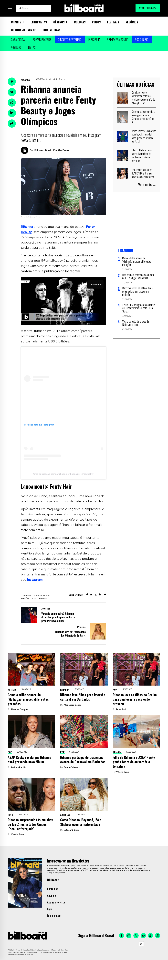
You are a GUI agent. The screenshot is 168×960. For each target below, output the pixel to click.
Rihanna (25, 79)
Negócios (132, 22)
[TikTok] (150, 935)
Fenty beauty (26, 595)
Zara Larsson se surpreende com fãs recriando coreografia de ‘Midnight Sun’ (143, 97)
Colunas (79, 22)
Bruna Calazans (72, 767)
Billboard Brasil (71, 830)
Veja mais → (147, 184)
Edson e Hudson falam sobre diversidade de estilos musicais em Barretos (142, 155)
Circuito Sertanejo (69, 39)
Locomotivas (51, 30)
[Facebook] (121, 935)
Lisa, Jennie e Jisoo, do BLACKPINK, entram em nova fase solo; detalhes (143, 173)
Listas (32, 47)
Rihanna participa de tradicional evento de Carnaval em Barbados (82, 759)
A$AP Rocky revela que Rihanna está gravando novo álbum (29, 759)
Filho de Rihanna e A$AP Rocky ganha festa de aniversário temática (134, 762)
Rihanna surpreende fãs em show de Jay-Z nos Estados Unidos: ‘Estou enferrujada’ (30, 824)
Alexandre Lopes (72, 705)
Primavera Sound (117, 39)
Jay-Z (10, 814)
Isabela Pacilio (18, 767)
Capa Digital (18, 39)
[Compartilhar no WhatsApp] (12, 102)
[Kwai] (157, 935)
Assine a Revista (56, 902)
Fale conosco (54, 915)
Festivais (113, 22)
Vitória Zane (122, 772)
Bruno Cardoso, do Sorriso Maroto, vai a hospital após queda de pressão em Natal (144, 136)
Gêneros (58, 22)
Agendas (16, 47)
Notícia (12, 689)
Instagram (35, 579)
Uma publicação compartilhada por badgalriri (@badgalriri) (63, 474)
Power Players (41, 39)
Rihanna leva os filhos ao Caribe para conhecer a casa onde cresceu (135, 699)
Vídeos (96, 22)
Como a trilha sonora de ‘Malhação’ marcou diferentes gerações (28, 699)
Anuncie (51, 895)
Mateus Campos (19, 709)
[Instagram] (128, 935)
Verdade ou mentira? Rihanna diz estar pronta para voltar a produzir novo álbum (58, 617)
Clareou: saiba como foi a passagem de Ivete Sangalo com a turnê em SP (143, 117)
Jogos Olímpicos (42, 595)
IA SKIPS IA (94, 39)
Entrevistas (39, 22)
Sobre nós (52, 889)
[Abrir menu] (10, 8)
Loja (49, 909)
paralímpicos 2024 (29, 598)
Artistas (65, 814)
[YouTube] (143, 935)
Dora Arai (121, 709)
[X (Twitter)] (136, 935)
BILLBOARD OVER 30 (23, 30)
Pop (115, 689)
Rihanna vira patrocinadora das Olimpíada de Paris (70, 633)
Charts (16, 22)
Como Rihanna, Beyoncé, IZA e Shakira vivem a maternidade (80, 822)
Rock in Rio (141, 39)
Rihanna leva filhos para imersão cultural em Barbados (82, 697)
